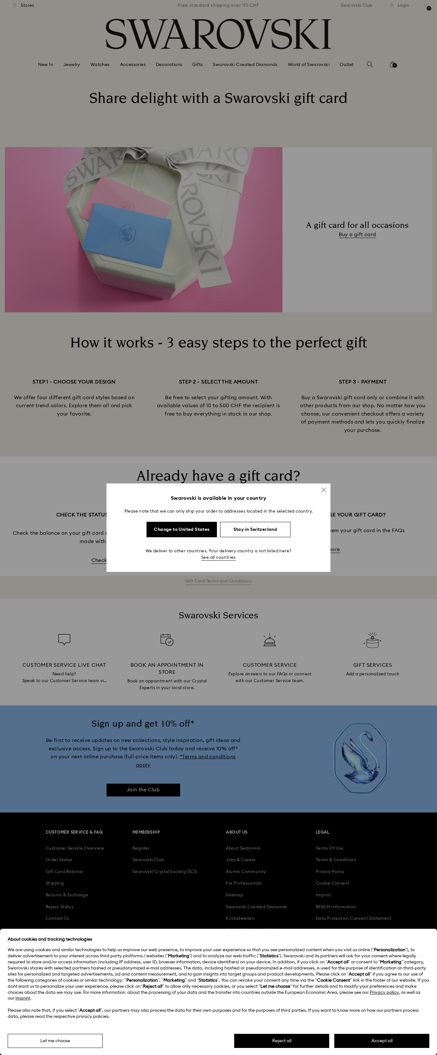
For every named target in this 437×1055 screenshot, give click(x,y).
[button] (324, 489)
